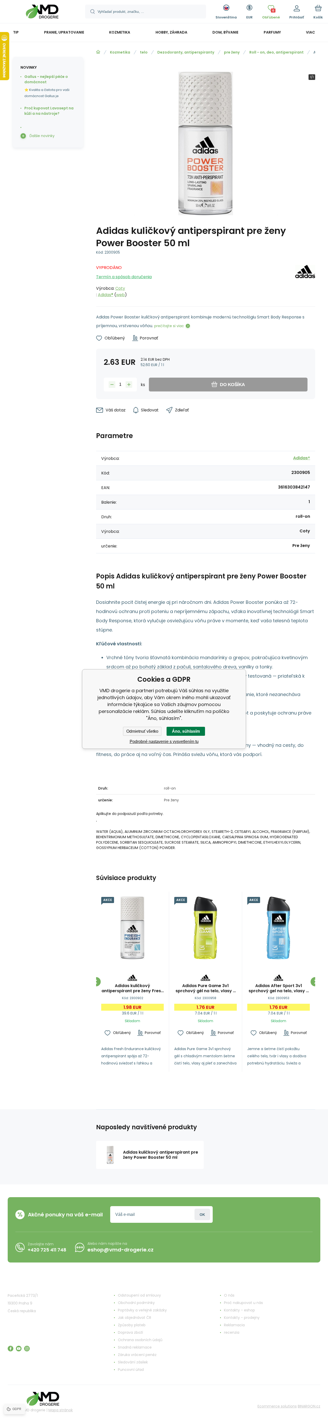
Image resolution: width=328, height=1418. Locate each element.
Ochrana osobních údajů (140, 1339)
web (120, 295)
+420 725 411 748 (47, 1250)
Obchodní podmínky (136, 1302)
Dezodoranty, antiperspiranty (185, 52)
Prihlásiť (202, 1214)
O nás (229, 1295)
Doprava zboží (130, 1332)
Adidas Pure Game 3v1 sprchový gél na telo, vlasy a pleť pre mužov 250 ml (206, 988)
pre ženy (232, 52)
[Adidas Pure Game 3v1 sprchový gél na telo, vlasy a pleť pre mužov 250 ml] (205, 928)
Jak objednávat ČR (134, 1317)
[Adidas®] (305, 280)
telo (144, 52)
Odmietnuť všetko (142, 731)
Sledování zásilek (133, 1362)
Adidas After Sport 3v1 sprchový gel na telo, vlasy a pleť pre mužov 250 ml (279, 988)
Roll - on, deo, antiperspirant (276, 52)
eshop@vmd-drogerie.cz (120, 1249)
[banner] (42, 12)
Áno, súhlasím (186, 731)
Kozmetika (120, 52)
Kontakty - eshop (239, 1310)
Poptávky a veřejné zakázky (142, 1310)
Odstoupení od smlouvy (139, 1295)
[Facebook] (10, 1348)
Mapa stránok (60, 1410)
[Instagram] (27, 1348)
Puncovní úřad (131, 1369)
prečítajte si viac (169, 325)
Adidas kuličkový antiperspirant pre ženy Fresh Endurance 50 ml (132, 988)
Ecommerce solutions (277, 1406)
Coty (120, 288)
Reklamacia (234, 1325)
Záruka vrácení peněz (137, 1354)
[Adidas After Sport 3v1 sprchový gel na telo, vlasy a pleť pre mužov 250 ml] (278, 928)
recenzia (231, 1332)
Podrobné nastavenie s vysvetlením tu (164, 741)
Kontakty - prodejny (242, 1317)
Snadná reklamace (135, 1347)
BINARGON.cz (309, 1406)
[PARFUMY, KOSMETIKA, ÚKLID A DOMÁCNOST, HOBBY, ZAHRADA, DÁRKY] (98, 52)
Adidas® (105, 295)
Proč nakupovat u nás (243, 1302)
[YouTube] (19, 1348)
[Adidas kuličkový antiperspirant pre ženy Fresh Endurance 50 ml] (132, 928)
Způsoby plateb (132, 1325)
